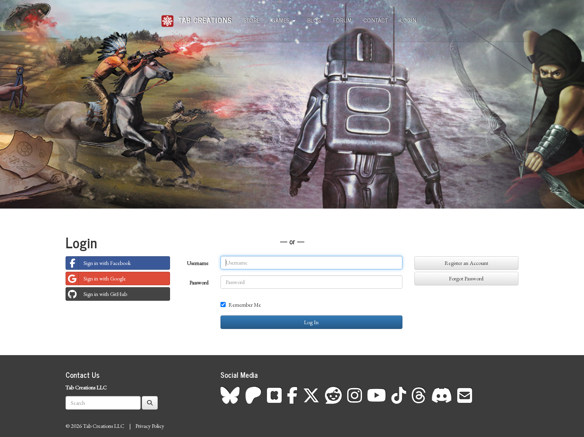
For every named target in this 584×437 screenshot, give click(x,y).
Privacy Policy (149, 425)
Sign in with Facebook (107, 263)
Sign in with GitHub (105, 294)
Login (408, 19)
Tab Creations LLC (86, 387)
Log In (311, 322)
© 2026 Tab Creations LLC (95, 425)
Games (282, 19)
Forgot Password (466, 278)
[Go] (150, 403)
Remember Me (244, 304)
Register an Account (466, 263)
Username (198, 263)
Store (252, 19)
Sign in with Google (104, 278)
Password (199, 282)
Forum (342, 19)
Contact (376, 19)
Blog (314, 19)
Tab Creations (204, 17)
